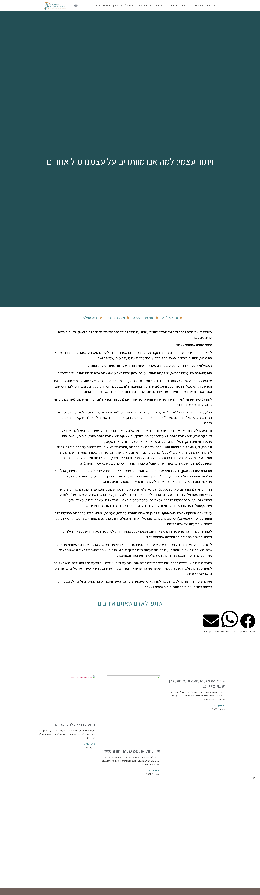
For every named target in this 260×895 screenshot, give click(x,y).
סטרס (136, 318)
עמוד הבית (211, 5)
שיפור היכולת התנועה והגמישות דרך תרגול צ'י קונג (196, 683)
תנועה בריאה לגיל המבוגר (74, 724)
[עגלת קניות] (76, 6)
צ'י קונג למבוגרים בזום (106, 5)
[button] (247, 623)
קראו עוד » (219, 705)
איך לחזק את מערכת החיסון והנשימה (130, 751)
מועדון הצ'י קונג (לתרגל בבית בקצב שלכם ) (142, 5)
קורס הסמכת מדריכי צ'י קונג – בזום (185, 5)
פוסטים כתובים (115, 318)
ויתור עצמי (148, 318)
